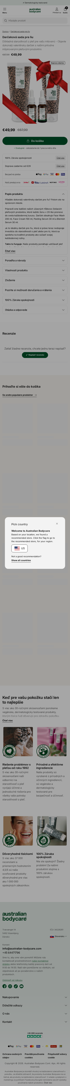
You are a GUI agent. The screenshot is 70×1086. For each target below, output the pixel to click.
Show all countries (21, 560)
